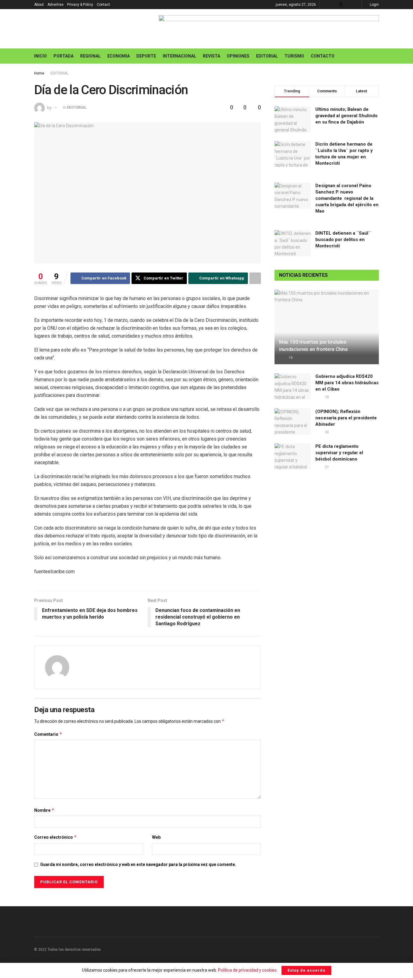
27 (326, 467)
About (39, 4)
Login (374, 4)
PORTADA (63, 56)
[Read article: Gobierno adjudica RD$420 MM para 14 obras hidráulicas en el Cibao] (293, 386)
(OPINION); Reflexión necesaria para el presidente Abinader (346, 418)
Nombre (44, 810)
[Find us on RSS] (356, 4)
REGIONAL (90, 56)
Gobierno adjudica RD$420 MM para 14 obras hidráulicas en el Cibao (347, 383)
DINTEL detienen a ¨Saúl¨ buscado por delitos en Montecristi (343, 239)
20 (326, 432)
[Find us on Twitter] (341, 4)
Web (156, 837)
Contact (103, 4)
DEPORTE (146, 56)
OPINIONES (238, 56)
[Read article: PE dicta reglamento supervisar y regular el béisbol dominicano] (293, 456)
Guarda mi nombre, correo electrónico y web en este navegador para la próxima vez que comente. (138, 864)
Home (39, 73)
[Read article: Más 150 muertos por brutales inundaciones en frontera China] (327, 327)
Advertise (55, 4)
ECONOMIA (118, 56)
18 (326, 397)
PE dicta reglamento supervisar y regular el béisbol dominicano (339, 453)
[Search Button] (376, 56)
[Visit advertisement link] (269, 28)
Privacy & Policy (80, 4)
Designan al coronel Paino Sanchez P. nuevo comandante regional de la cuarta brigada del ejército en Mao (347, 198)
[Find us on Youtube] (348, 4)
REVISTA (211, 56)
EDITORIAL (267, 56)
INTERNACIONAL (179, 56)
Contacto (322, 56)
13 (290, 358)
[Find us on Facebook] (332, 4)
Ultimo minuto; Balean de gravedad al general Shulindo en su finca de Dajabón (346, 116)
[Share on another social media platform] (255, 278)
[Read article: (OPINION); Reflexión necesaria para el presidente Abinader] (293, 421)
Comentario (48, 734)
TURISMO (294, 56)
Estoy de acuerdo (306, 970)
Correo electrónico (55, 837)
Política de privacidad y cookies (247, 970)
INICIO (40, 56)
